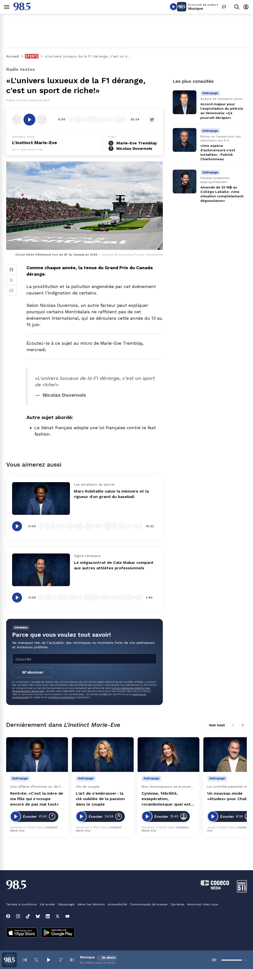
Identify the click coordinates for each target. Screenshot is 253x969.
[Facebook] (11, 269)
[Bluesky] (38, 916)
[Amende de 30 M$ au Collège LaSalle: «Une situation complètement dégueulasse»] (184, 181)
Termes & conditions (21, 904)
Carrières (177, 904)
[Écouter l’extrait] (29, 120)
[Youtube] (67, 916)
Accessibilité (117, 904)
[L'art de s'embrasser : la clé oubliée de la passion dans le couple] (103, 754)
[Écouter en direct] (173, 7)
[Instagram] (18, 916)
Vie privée (47, 904)
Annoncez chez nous (202, 904)
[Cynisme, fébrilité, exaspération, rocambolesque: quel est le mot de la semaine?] (168, 754)
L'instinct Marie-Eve (34, 142)
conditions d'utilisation (61, 697)
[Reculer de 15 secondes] (16, 119)
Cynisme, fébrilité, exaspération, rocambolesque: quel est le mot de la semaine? (166, 799)
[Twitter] (11, 280)
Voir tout (217, 725)
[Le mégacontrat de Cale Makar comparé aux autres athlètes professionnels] (41, 569)
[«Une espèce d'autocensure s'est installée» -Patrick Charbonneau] (184, 140)
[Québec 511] (242, 891)
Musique (195, 8)
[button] (25, 960)
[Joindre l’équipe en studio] (224, 6)
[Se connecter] (246, 7)
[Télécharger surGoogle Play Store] (58, 933)
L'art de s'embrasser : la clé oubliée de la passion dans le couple (100, 799)
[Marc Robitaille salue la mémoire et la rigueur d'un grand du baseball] (41, 498)
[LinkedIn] (48, 916)
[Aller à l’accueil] (22, 9)
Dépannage (66, 904)
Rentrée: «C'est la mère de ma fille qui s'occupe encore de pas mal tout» (36, 799)
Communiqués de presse (149, 904)
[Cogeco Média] (215, 888)
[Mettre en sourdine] (214, 959)
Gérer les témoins (91, 904)
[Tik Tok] (28, 916)
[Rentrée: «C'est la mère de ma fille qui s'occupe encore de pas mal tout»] (37, 754)
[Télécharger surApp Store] (21, 933)
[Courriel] (11, 290)
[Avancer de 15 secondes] (42, 119)
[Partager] (152, 119)
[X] (58, 916)
